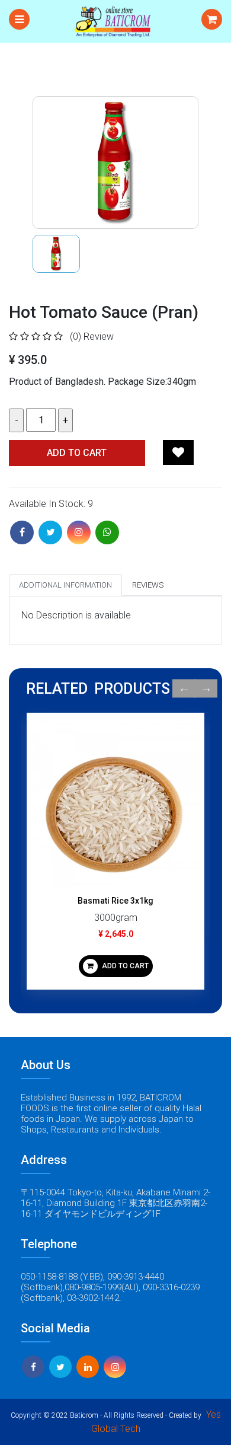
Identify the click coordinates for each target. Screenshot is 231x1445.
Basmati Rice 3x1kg (115, 900)
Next (205, 689)
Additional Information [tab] (65, 584)
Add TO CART (77, 452)
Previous (183, 689)
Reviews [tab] (147, 584)
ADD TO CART (124, 966)
